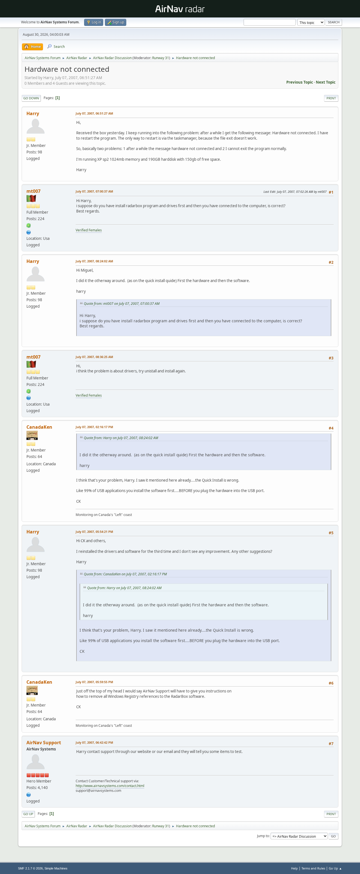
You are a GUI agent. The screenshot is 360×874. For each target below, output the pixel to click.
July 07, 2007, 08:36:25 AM (94, 357)
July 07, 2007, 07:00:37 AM (94, 191)
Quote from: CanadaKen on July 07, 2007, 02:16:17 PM (125, 574)
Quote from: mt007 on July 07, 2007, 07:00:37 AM (121, 303)
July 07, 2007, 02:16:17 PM (94, 427)
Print (331, 98)
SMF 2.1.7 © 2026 (30, 868)
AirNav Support (43, 742)
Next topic (326, 82)
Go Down (31, 98)
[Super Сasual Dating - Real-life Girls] (28, 231)
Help (294, 868)
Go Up (28, 814)
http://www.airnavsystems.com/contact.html (110, 785)
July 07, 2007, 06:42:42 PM (94, 742)
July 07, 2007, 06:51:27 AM (94, 113)
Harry (32, 113)
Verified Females (89, 230)
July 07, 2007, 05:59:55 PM (94, 682)
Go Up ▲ (335, 868)
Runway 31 (160, 57)
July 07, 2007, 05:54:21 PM (94, 531)
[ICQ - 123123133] (28, 225)
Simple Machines (56, 868)
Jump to (263, 835)
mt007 (33, 191)
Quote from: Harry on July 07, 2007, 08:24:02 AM (121, 437)
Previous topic (299, 82)
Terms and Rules (313, 868)
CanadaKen (39, 427)
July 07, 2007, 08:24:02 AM (94, 261)
